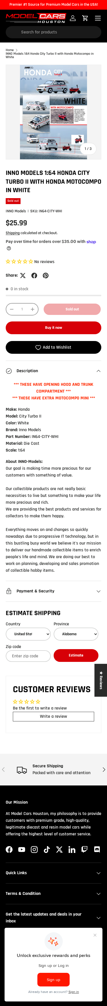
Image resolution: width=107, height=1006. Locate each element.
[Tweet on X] (23, 275)
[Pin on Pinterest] (45, 275)
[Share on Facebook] (34, 275)
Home (10, 50)
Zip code (13, 647)
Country (13, 624)
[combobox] (53, 32)
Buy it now (53, 327)
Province (61, 624)
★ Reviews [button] (101, 680)
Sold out (72, 309)
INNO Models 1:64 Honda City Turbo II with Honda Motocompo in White (50, 55)
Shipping (13, 233)
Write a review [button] (53, 716)
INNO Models (16, 211)
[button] (20, 262)
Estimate (76, 655)
